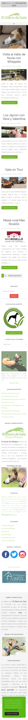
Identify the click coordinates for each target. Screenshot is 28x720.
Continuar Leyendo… (9, 102)
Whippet (5, 514)
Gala (8, 505)
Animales (15, 496)
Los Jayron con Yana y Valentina (14, 117)
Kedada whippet (19, 509)
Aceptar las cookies (11, 713)
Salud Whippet (6, 534)
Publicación (5, 531)
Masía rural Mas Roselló (14, 222)
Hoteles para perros (18, 507)
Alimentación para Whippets (10, 411)
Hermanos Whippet (10, 507)
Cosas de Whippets (7, 525)
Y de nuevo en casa (7, 417)
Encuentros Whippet (8, 528)
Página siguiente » (14, 276)
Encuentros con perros (14, 501)
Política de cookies (11, 710)
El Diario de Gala (14, 16)
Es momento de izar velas (9, 396)
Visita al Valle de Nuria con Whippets (14, 57)
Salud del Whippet (15, 511)
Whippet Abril (14, 383)
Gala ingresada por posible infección (13, 399)
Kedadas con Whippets (10, 509)
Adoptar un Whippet (7, 496)
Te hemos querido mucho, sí (10, 393)
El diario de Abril (14, 567)
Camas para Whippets (22, 496)
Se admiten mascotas (8, 537)
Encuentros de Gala (15, 503)
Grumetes (12, 505)
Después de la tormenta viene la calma (13, 414)
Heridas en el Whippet (21, 505)
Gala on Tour (14, 169)
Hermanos (3, 507)
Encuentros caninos (5, 501)
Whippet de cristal (7, 402)
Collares (3, 499)
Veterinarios (24, 511)
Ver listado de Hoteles (14, 333)
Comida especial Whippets (10, 499)
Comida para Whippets (22, 499)
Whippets (13, 515)
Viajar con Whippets (8, 540)
